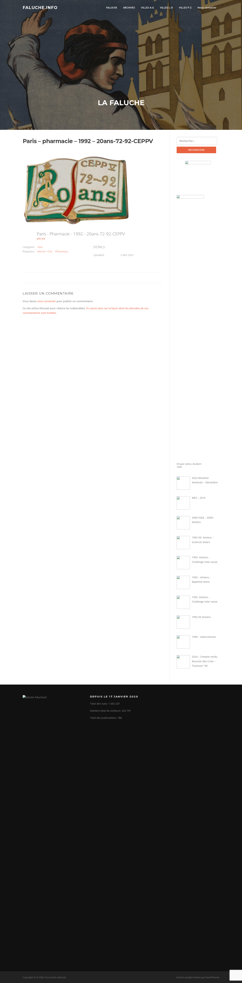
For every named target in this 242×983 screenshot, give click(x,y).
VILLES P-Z (185, 7)
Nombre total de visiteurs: (106, 710)
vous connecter (46, 301)
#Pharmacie (61, 251)
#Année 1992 (44, 251)
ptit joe (41, 238)
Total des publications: (104, 717)
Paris (40, 247)
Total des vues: (99, 703)
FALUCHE (111, 7)
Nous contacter (207, 7)
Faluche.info (40, 7)
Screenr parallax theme (188, 977)
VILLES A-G (147, 7)
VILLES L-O (166, 7)
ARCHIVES (129, 7)
